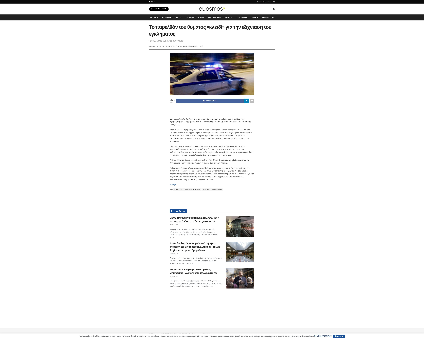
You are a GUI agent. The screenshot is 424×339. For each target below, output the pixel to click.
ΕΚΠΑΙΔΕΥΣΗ (267, 17)
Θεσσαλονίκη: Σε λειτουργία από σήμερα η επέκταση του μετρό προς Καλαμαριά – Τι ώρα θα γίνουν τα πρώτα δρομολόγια (195, 247)
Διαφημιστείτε (159, 9)
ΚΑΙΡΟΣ (255, 17)
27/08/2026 (174, 225)
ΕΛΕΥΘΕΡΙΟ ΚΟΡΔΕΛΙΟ (171, 17)
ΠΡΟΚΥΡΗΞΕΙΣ (242, 17)
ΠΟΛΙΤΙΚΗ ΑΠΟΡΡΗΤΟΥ (322, 336)
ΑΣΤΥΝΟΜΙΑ (178, 190)
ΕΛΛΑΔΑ (228, 17)
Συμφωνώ (339, 336)
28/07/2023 (152, 46)
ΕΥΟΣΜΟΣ (154, 17)
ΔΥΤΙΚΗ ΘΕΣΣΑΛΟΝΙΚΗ (194, 17)
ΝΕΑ (195, 46)
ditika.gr (173, 184)
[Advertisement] (212, 112)
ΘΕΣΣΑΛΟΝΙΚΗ (214, 17)
